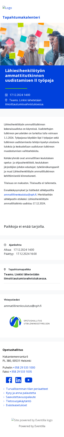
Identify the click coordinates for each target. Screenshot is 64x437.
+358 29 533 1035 (21, 371)
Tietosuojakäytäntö (18, 401)
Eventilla (39, 426)
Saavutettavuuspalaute (20, 397)
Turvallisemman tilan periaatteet (26, 389)
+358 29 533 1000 (24, 367)
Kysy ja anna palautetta (20, 393)
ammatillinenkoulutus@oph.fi (20, 194)
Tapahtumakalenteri (21, 17)
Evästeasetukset (16, 405)
